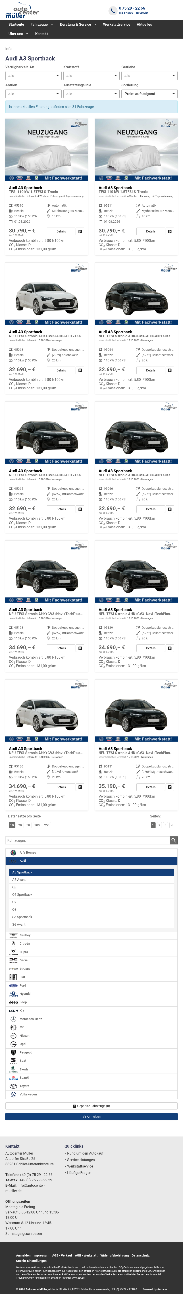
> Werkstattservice (78, 1166)
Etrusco (24, 969)
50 (28, 825)
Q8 (14, 910)
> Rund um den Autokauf (84, 1153)
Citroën (24, 944)
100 (37, 825)
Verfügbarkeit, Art (19, 67)
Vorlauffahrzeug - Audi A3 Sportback (46, 328)
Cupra (23, 952)
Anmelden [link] (94, 1116)
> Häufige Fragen (77, 1173)
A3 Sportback (22, 872)
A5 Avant (19, 880)
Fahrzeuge (39, 24)
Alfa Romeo (27, 852)
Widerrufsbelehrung (114, 1255)
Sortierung (129, 85)
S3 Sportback (22, 917)
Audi (22, 861)
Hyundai (25, 994)
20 (20, 825)
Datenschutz (141, 1255)
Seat (22, 1061)
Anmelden (23, 1255)
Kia (21, 1011)
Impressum (41, 1255)
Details (61, 231)
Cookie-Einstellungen (31, 1261)
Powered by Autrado (155, 1289)
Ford (22, 985)
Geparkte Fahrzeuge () (93, 1106)
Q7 (14, 902)
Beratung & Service (75, 24)
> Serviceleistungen (79, 1160)
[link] (80, 231)
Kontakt (41, 34)
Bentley (25, 935)
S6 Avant (18, 925)
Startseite (16, 24)
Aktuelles (144, 24)
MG (22, 1027)
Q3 (14, 887)
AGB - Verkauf (62, 1255)
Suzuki (24, 1078)
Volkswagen (28, 1095)
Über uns (15, 34)
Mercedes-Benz (30, 1019)
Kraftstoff (71, 67)
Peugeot (25, 1052)
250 (47, 825)
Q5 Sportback (22, 895)
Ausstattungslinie (77, 85)
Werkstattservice (116, 24)
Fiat (22, 977)
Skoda (24, 1069)
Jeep (23, 1002)
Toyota (24, 1086)
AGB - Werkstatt (86, 1255)
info (8, 49)
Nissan (24, 1036)
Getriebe (128, 67)
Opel (22, 1044)
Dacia (23, 960)
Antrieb (11, 85)
